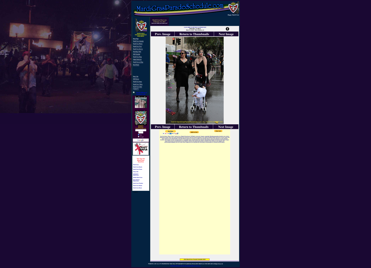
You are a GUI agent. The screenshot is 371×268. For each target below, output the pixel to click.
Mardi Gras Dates (137, 81)
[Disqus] (195, 167)
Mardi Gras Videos (138, 84)
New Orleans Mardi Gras (136, 180)
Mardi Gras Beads (137, 167)
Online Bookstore (137, 59)
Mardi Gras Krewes (138, 49)
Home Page (136, 38)
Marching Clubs (137, 51)
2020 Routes (136, 79)
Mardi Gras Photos (138, 44)
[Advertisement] (139, 70)
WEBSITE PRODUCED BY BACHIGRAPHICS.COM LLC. (185, 266)
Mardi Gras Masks (137, 185)
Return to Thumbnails (194, 34)
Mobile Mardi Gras (137, 177)
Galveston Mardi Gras (136, 174)
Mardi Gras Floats (137, 169)
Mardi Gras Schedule (138, 41)
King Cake (135, 76)
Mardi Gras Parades (138, 183)
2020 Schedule (136, 54)
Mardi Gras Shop (137, 57)
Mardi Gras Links (137, 87)
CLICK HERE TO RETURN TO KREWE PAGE (195, 27)
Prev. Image (162, 34)
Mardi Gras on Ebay (138, 62)
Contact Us (136, 89)
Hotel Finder (136, 65)
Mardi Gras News (137, 46)
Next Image (226, 34)
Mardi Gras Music (137, 187)
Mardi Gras (136, 164)
